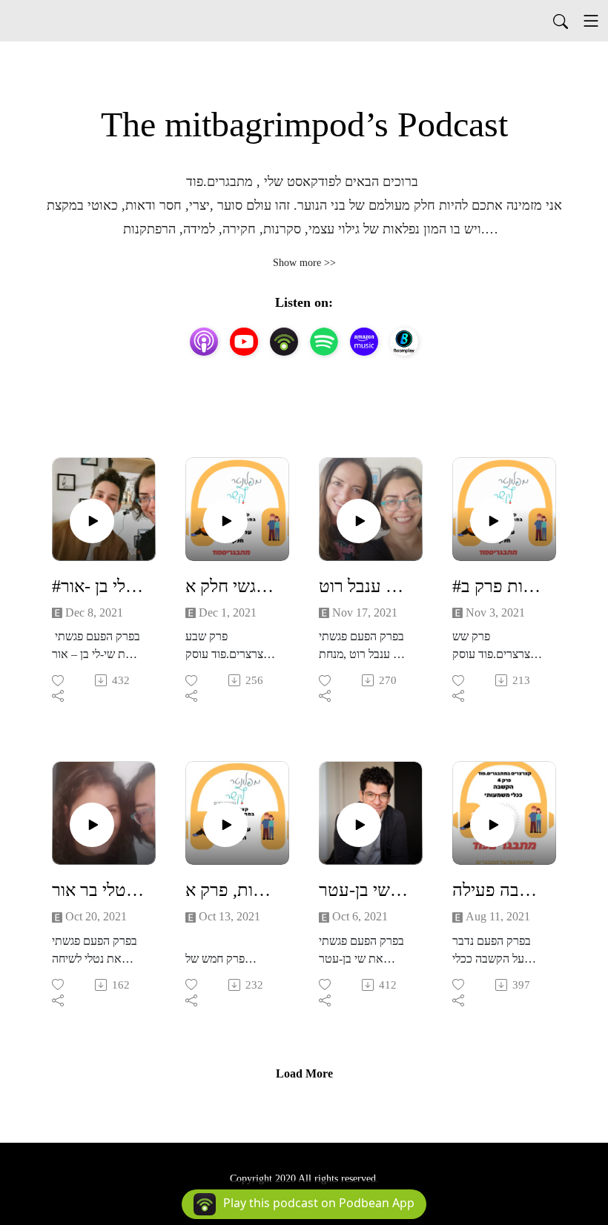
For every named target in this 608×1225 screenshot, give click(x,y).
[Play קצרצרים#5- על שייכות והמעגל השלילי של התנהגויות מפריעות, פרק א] (225, 825)
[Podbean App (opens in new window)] (284, 342)
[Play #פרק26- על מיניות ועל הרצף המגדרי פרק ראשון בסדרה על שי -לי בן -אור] (92, 521)
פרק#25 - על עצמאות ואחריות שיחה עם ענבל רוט (365, 586)
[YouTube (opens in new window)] (244, 342)
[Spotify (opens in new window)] (324, 342)
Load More (304, 1073)
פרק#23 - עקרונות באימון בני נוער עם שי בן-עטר (365, 890)
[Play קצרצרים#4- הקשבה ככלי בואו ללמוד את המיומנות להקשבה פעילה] (492, 825)
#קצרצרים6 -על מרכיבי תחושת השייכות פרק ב (498, 586)
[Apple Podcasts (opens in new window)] (204, 342)
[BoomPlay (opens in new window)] (404, 342)
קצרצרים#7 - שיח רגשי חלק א (231, 586)
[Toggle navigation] (591, 21)
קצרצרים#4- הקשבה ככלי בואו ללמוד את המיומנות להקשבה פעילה (498, 890)
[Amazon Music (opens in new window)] (364, 342)
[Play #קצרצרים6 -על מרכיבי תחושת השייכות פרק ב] (492, 521)
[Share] (58, 695)
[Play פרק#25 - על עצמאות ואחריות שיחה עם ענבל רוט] (359, 521)
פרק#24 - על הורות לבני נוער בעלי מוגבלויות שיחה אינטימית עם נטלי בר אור (98, 890)
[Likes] (58, 680)
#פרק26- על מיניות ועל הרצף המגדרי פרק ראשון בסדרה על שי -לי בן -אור (98, 586)
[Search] (560, 21)
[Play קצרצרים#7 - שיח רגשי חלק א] (225, 521)
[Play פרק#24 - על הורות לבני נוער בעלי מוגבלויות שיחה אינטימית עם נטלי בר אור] (92, 825)
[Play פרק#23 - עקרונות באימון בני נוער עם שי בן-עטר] (359, 825)
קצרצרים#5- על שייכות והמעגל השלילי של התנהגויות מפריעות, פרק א (231, 890)
